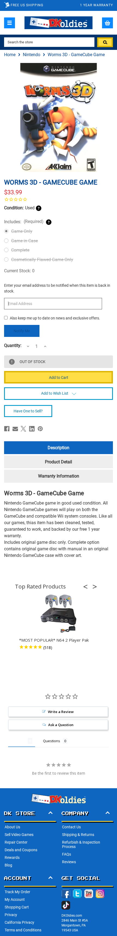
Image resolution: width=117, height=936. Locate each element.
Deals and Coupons (21, 850)
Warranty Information (58, 476)
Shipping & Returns (78, 834)
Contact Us (71, 827)
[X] (23, 429)
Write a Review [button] (61, 711)
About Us (12, 827)
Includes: (24, 221)
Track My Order (17, 892)
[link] (58, 199)
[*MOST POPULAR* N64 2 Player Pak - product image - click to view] (58, 613)
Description (58, 447)
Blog (8, 865)
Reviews (69, 862)
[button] (87, 586)
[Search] (105, 42)
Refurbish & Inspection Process (81, 844)
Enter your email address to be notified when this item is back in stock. (57, 288)
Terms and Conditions (23, 930)
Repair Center (16, 842)
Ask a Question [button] (60, 724)
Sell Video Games (19, 834)
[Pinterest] (40, 429)
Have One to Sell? (28, 411)
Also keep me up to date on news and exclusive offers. (55, 318)
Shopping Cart (17, 907)
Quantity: (12, 345)
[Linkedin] (32, 429)
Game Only (21, 231)
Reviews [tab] (18, 740)
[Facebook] (7, 429)
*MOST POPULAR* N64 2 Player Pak (54, 640)
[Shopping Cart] (107, 22)
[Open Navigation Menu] (9, 22)
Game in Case (24, 240)
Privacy (11, 915)
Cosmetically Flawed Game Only (42, 259)
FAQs (66, 854)
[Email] (15, 429)
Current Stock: (19, 270)
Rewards (12, 857)
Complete (20, 250)
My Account (15, 899)
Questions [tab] (51, 740)
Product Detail (58, 461)
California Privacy (19, 922)
